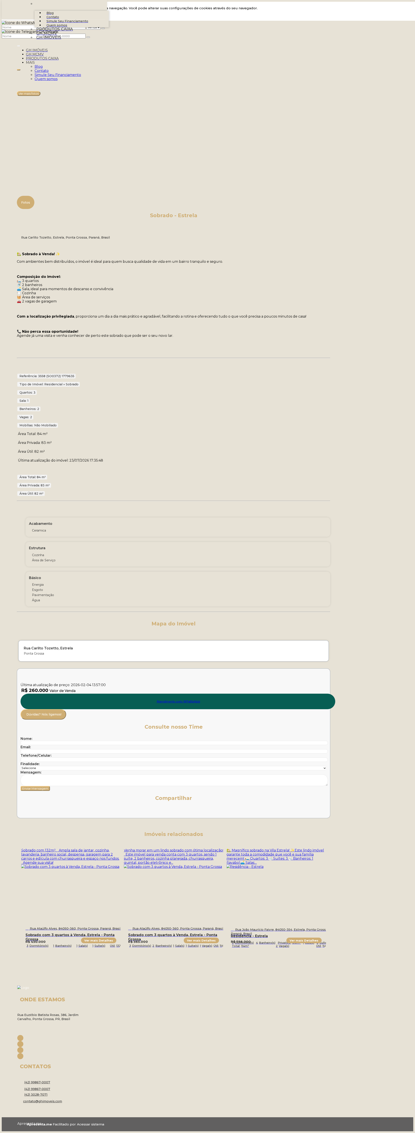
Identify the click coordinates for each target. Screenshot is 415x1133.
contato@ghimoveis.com (42, 1101)
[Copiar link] (81, 811)
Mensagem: (31, 772)
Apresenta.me (22, 1124)
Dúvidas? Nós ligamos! (43, 714)
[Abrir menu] (18, 45)
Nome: (26, 739)
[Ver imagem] (173, 73)
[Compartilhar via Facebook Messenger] (71, 811)
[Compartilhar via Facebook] (33, 811)
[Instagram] (51, 1044)
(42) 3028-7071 (36, 1095)
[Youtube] (51, 1050)
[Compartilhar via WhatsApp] (24, 811)
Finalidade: (30, 764)
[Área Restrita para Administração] (90, 1124)
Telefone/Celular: (36, 755)
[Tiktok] (51, 1056)
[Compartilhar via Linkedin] (52, 811)
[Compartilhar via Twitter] (43, 811)
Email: (26, 747)
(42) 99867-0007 (37, 1082)
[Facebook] (51, 1038)
